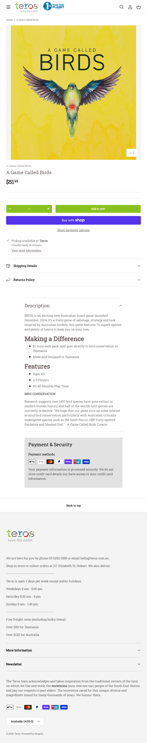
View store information (26, 250)
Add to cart (98, 208)
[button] (138, 7)
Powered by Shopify (32, 733)
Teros (17, 733)
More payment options (73, 230)
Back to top (73, 505)
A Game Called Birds (27, 19)
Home (9, 19)
